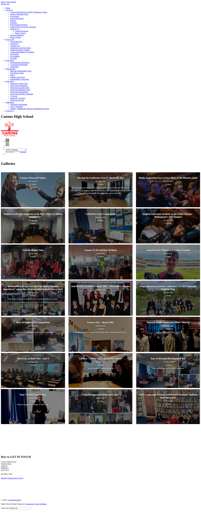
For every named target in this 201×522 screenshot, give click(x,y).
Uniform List (15, 46)
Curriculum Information (19, 65)
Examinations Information (19, 63)
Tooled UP (14, 44)
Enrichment (14, 67)
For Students (15, 56)
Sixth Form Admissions (18, 86)
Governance (14, 16)
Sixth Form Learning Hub (19, 88)
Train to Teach (20, 33)
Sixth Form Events (17, 100)
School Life (10, 39)
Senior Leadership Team (19, 14)
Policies (13, 21)
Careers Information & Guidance (22, 52)
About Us (9, 10)
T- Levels (13, 96)
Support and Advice (17, 77)
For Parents (14, 54)
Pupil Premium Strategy (19, 25)
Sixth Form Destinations (19, 92)
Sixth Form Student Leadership (21, 94)
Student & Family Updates (20, 50)
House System (15, 37)
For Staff (13, 58)
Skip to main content (8, 2)
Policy (12, 75)
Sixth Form (10, 81)
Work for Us (14, 29)
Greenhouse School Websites (35, 504)
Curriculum (10, 60)
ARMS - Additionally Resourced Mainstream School (29, 109)
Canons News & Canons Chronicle (23, 27)
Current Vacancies (21, 31)
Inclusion (13, 23)
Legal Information (14, 500)
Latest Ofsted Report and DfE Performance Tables (28, 12)
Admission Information (18, 104)
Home (8, 8)
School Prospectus (17, 18)
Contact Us (10, 111)
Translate (23, 152)
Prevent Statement (16, 35)
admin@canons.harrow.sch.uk (12, 478)
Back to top (5, 4)
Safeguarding (10, 69)
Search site (5, 508)
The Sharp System (17, 73)
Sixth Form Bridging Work (20, 90)
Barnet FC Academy (17, 98)
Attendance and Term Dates (20, 48)
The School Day (16, 42)
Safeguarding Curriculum (19, 79)
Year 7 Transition (16, 107)
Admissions (10, 102)
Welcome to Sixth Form (19, 84)
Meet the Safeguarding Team (20, 71)
